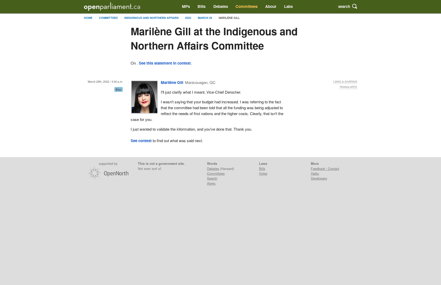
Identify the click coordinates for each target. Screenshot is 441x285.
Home (88, 18)
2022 (188, 18)
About (270, 6)
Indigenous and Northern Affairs (151, 18)
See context (141, 140)
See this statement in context (165, 63)
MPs (186, 6)
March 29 (205, 18)
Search (212, 178)
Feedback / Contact (325, 168)
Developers (319, 178)
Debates (220, 6)
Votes (263, 173)
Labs (288, 6)
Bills (201, 6)
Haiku (315, 173)
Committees (247, 6)
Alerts (211, 183)
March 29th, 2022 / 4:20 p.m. (105, 81)
